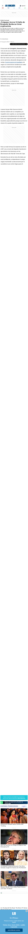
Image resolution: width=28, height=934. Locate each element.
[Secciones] (2, 6)
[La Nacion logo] (10, 5)
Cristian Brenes (5, 39)
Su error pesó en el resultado (13, 62)
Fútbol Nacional (4, 20)
